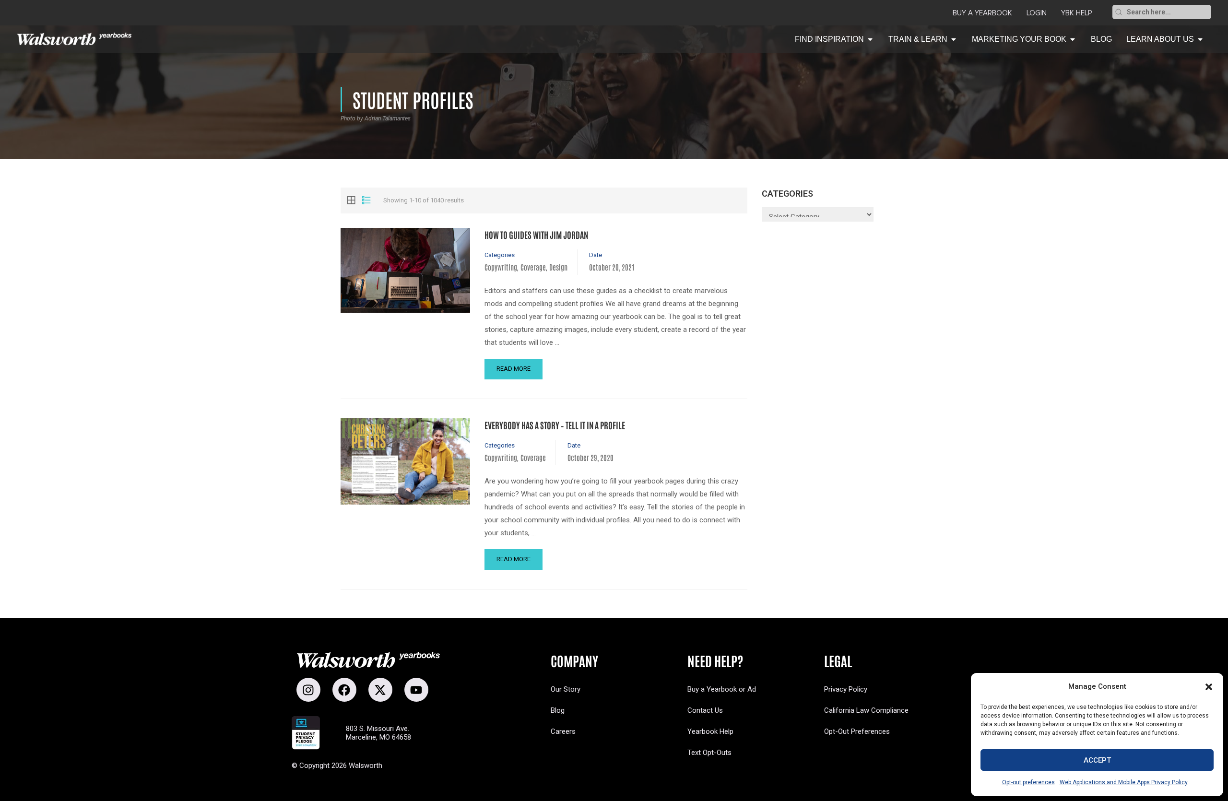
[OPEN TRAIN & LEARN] (953, 39)
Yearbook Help (710, 731)
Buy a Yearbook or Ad (721, 689)
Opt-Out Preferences (857, 731)
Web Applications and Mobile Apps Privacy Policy (1124, 782)
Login (1037, 13)
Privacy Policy (845, 689)
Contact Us (705, 710)
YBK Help (1076, 13)
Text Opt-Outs (709, 752)
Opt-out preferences (1028, 782)
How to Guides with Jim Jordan (536, 234)
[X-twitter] (380, 690)
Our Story (565, 689)
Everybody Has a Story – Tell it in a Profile (554, 425)
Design (558, 266)
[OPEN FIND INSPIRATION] (870, 39)
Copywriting (500, 266)
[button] (1209, 687)
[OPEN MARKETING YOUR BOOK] (1072, 39)
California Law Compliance (866, 710)
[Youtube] (416, 690)
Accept (1097, 760)
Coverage (533, 266)
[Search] (1118, 12)
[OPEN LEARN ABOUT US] (1200, 39)
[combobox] (1168, 12)
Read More (513, 368)
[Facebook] (344, 690)
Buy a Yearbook (982, 13)
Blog (558, 710)
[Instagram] (308, 690)
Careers (563, 731)
